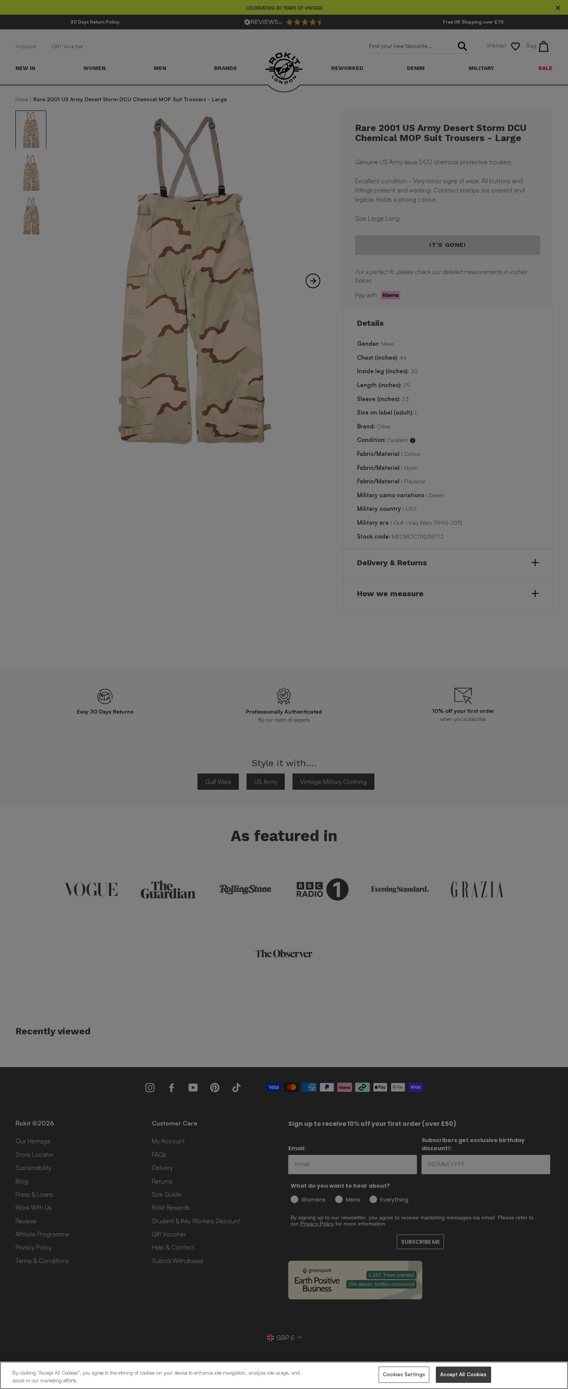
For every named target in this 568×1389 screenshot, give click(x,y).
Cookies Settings (404, 1374)
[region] (284, 1375)
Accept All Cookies (463, 1374)
